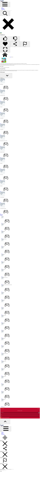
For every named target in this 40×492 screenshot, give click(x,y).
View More (1, 215)
